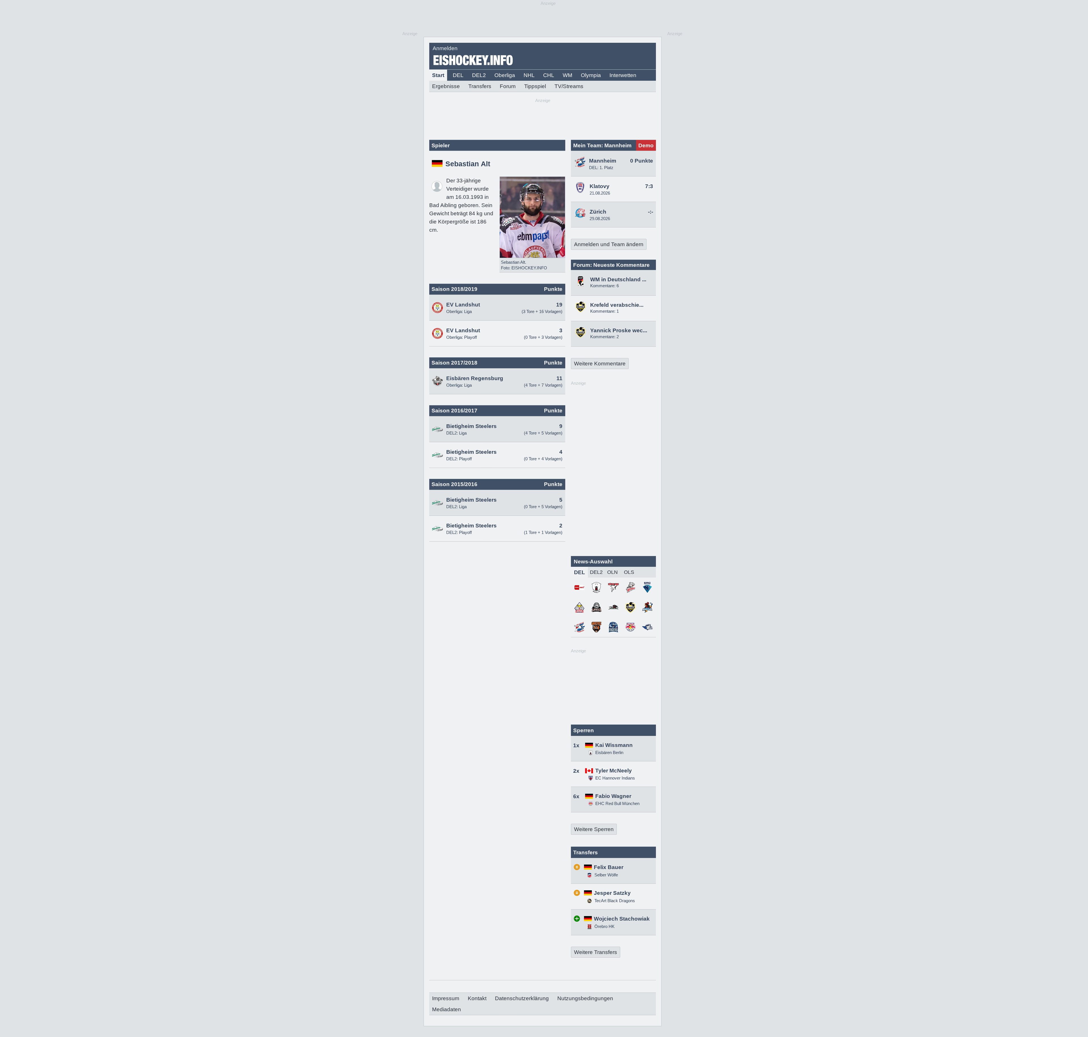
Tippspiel (535, 86)
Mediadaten (446, 1009)
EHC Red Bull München (617, 803)
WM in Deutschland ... (618, 279)
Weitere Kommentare (600, 364)
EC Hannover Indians (615, 778)
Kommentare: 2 (604, 336)
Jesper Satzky (612, 893)
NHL (529, 75)
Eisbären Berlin (609, 752)
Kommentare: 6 (604, 285)
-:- (650, 212)
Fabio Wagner (613, 796)
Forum (508, 86)
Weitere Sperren (594, 829)
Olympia (591, 75)
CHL (548, 75)
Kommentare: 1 (604, 311)
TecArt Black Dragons (614, 900)
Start (438, 75)
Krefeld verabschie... (616, 305)
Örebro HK (604, 926)
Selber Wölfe (605, 874)
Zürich (598, 212)
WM (567, 75)
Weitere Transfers (595, 952)
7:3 (649, 186)
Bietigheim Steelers (471, 426)
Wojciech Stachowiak (622, 919)
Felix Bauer (608, 867)
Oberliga (504, 75)
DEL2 (479, 75)
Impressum (445, 998)
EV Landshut (463, 305)
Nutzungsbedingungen (585, 998)
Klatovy (599, 186)
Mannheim (602, 161)
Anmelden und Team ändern (608, 244)
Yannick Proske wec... (618, 330)
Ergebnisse (446, 86)
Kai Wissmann (614, 745)
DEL (458, 75)
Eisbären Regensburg (474, 378)
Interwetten (622, 75)
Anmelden (445, 48)
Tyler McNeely (613, 771)
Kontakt (477, 998)
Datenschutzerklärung (522, 998)
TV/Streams (568, 86)
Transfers (479, 86)
